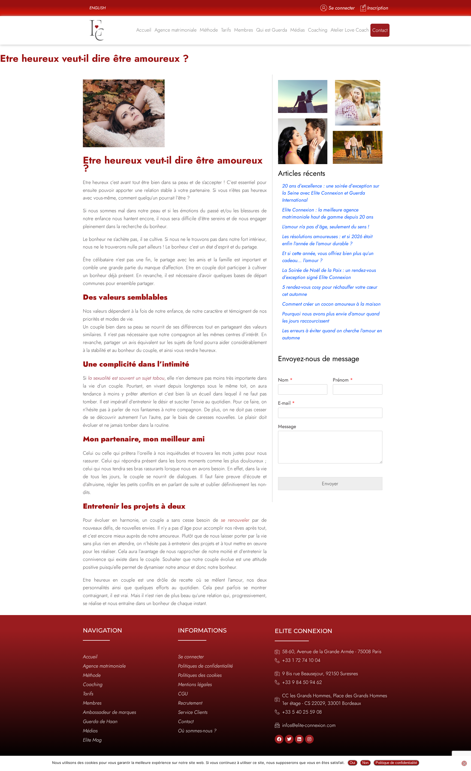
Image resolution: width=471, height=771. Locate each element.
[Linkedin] (299, 739)
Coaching (317, 29)
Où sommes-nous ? (197, 730)
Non (365, 763)
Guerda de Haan (100, 721)
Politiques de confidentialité (205, 665)
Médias (297, 29)
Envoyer (330, 483)
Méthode (209, 29)
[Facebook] (279, 739)
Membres (243, 29)
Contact (380, 30)
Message (287, 426)
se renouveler (235, 520)
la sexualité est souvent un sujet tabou (126, 378)
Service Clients (192, 712)
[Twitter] (289, 739)
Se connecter (191, 656)
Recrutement (190, 703)
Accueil (143, 29)
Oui (352, 763)
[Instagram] (309, 739)
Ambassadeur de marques (109, 712)
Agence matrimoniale (176, 29)
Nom (285, 380)
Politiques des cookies (200, 675)
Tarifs (226, 29)
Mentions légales (195, 684)
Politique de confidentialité (396, 763)
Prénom (343, 380)
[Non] (464, 763)
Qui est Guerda (271, 29)
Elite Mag (92, 740)
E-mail (286, 403)
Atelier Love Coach (350, 29)
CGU (183, 693)
